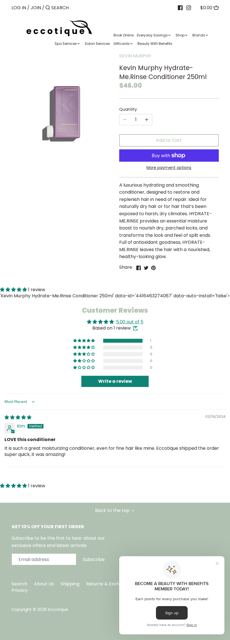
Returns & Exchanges (109, 584)
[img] (17, 417)
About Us (44, 584)
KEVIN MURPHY (135, 56)
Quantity (128, 109)
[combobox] (75, 7)
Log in (19, 7)
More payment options (168, 168)
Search (19, 584)
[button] (84, 341)
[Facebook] (180, 7)
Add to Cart (169, 140)
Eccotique (58, 609)
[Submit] (47, 8)
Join (36, 7)
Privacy (20, 590)
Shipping (70, 584)
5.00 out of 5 (129, 322)
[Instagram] (188, 7)
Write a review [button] (115, 381)
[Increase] (146, 119)
